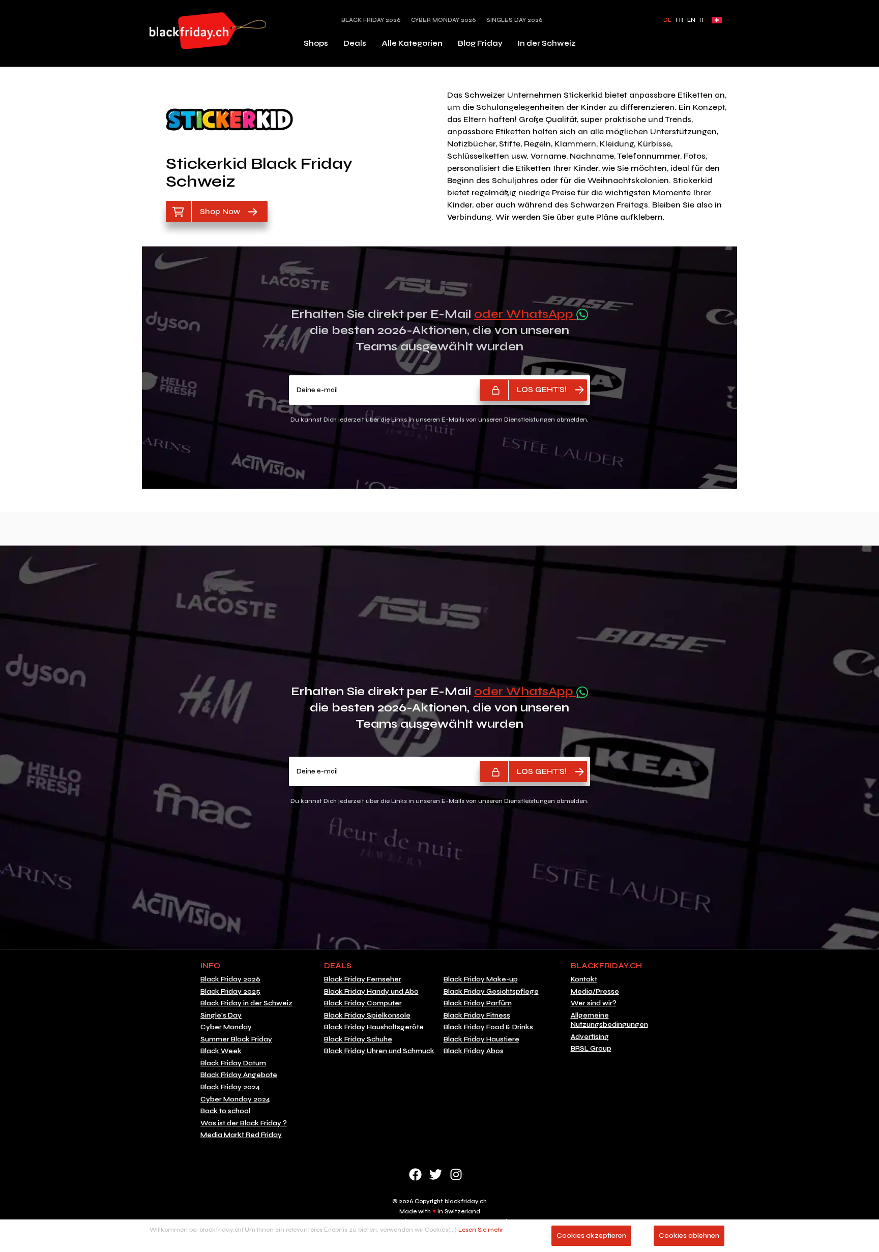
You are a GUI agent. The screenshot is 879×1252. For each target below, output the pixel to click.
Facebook (415, 1174)
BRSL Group (591, 1049)
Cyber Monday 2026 (443, 20)
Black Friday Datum (233, 1063)
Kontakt (584, 979)
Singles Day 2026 (514, 20)
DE (667, 20)
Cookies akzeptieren (591, 1235)
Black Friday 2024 (230, 1087)
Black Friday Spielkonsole (367, 1015)
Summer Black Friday (236, 1039)
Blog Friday (480, 43)
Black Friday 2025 (230, 992)
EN (691, 20)
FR (679, 20)
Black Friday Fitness (477, 1015)
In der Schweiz (547, 43)
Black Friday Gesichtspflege (491, 992)
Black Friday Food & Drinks (488, 1027)
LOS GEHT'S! (542, 389)
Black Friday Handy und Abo (371, 992)
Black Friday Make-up (481, 979)
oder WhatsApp (525, 314)
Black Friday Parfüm (478, 1003)
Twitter (435, 1174)
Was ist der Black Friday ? (243, 1123)
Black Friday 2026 (371, 20)
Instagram (456, 1174)
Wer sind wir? (594, 1003)
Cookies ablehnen (689, 1235)
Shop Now (220, 211)
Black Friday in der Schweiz (246, 1003)
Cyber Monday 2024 (235, 1099)
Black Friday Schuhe (358, 1039)
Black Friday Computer (363, 1003)
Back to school (225, 1111)
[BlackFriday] (208, 30)
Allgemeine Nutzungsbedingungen (609, 1020)
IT (702, 20)
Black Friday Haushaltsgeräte (374, 1027)
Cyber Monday (226, 1027)
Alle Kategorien (412, 43)
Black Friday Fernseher (362, 979)
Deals (354, 43)
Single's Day (221, 1015)
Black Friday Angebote (238, 1075)
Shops (316, 43)
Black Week (221, 1051)
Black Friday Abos (474, 1051)
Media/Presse (595, 992)
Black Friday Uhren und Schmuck (379, 1051)
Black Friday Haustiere (481, 1039)
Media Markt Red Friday (241, 1135)
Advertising (590, 1037)
